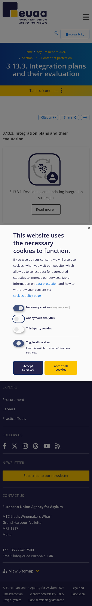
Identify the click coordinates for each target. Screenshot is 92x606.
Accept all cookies (61, 368)
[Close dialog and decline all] (89, 227)
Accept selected (28, 368)
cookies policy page (27, 296)
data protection (47, 284)
